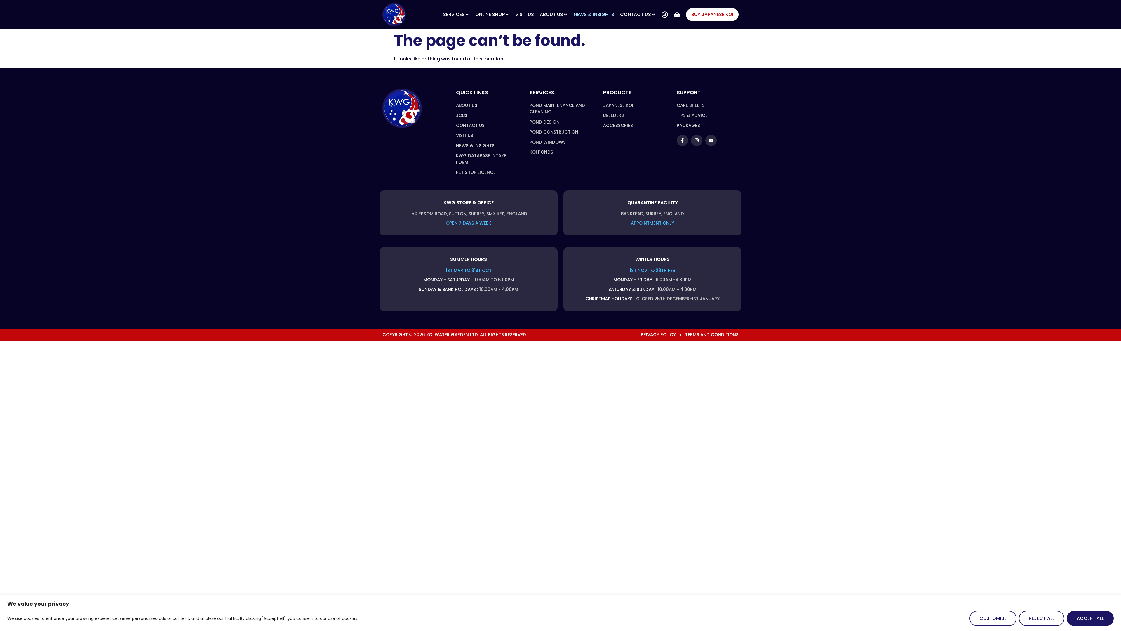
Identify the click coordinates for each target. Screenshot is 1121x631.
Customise (993, 618)
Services (454, 14)
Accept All (1090, 618)
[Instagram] (696, 140)
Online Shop (490, 14)
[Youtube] (711, 140)
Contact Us (635, 14)
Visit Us (524, 14)
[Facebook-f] (682, 140)
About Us (551, 14)
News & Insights (594, 14)
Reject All (1041, 618)
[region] (560, 613)
